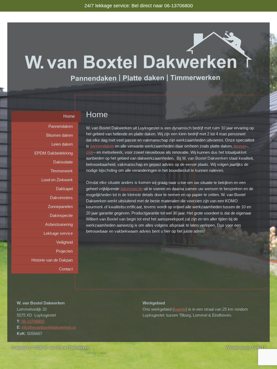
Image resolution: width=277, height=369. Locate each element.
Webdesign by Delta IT (246, 347)
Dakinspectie (61, 215)
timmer (240, 146)
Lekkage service (58, 233)
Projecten (64, 251)
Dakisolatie (63, 162)
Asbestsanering (59, 224)
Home (69, 116)
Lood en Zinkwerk (57, 179)
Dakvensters (61, 197)
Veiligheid (64, 242)
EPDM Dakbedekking (53, 153)
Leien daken (62, 144)
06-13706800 (32, 321)
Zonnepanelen (60, 206)
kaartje (180, 309)
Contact (66, 269)
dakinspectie (131, 188)
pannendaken (102, 146)
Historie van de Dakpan (52, 260)
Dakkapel (64, 188)
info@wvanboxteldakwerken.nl (48, 327)
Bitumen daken (59, 135)
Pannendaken (60, 126)
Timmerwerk (62, 171)
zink (89, 152)
